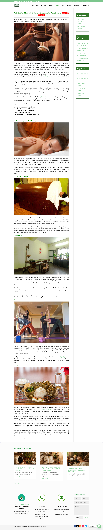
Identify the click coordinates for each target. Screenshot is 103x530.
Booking (85, 5)
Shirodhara (44, 97)
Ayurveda (43, 5)
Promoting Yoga (61, 357)
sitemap (87, 1)
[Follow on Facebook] (75, 526)
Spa (63, 5)
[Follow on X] (77, 526)
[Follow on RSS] (80, 526)
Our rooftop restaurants (45, 409)
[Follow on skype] (86, 526)
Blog (83, 1)
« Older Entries (18, 484)
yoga (50, 5)
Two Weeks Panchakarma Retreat (81, 21)
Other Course (76, 1)
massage (57, 5)
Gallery (37, 5)
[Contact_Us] (99, 526)
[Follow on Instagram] (83, 526)
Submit (86, 517)
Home (33, 5)
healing (69, 5)
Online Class (76, 5)
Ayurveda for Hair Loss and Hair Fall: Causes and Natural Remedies (24, 468)
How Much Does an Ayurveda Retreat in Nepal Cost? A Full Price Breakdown (51, 468)
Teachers (69, 1)
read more (18, 476)
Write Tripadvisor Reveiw (21, 504)
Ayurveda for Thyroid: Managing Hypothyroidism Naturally (76, 470)
